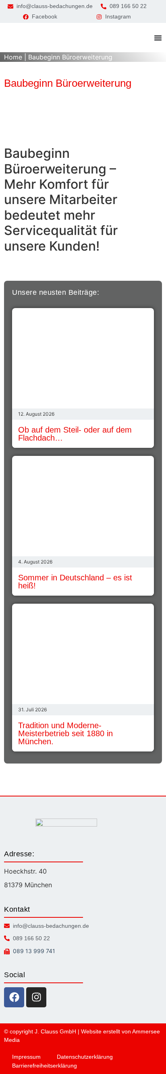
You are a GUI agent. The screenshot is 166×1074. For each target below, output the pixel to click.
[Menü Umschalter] (158, 38)
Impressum (26, 1057)
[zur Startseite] (22, 37)
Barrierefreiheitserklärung (44, 1065)
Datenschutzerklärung (85, 1057)
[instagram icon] (36, 997)
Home (13, 57)
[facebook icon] (14, 997)
